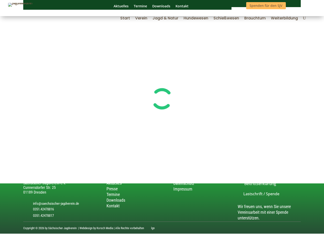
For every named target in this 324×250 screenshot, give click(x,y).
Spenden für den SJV (266, 5)
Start (125, 19)
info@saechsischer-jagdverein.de (56, 203)
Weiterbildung (284, 19)
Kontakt (113, 205)
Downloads (115, 200)
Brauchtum (255, 19)
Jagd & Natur (165, 19)
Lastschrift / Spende (258, 194)
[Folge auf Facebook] (298, 229)
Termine (113, 194)
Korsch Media (105, 228)
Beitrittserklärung (257, 183)
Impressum (182, 189)
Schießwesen (226, 19)
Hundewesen (196, 19)
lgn (153, 228)
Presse (112, 188)
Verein (141, 19)
